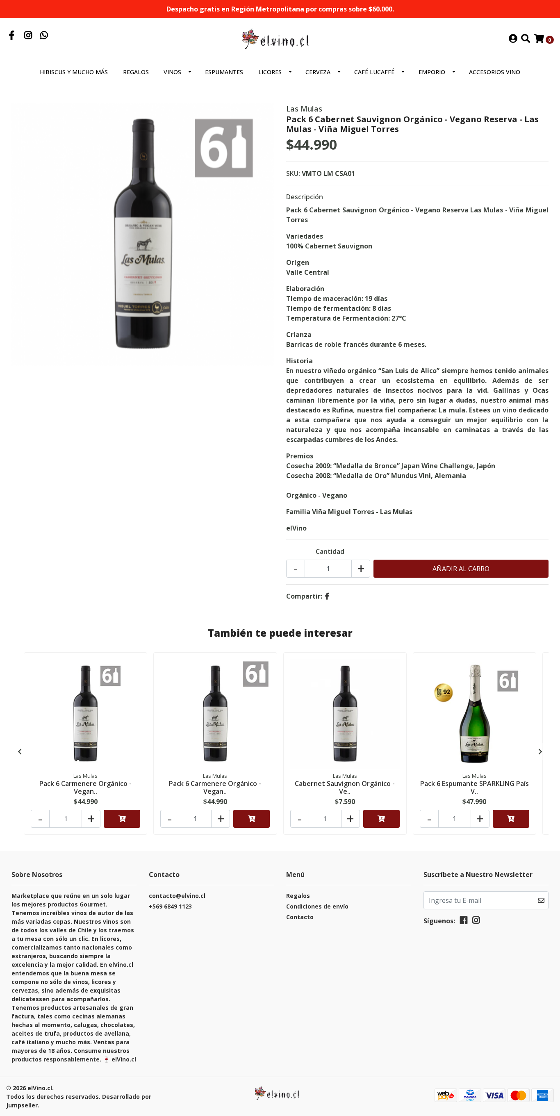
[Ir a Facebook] (12, 36)
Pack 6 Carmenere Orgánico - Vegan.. (85, 787)
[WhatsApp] (44, 36)
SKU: (293, 173)
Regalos (136, 72)
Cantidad (330, 551)
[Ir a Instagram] (28, 36)
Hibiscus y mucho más (74, 72)
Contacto (300, 917)
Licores (270, 72)
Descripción (304, 196)
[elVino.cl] (280, 38)
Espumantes (224, 72)
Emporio (432, 72)
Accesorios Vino (494, 72)
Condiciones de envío (317, 906)
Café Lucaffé (374, 72)
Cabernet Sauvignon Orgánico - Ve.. (345, 787)
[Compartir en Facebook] (327, 596)
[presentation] (19, 751)
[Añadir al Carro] (122, 819)
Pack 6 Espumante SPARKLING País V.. (474, 787)
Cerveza (317, 72)
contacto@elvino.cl (177, 896)
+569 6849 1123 (170, 906)
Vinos (172, 72)
